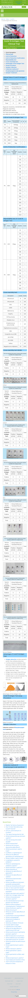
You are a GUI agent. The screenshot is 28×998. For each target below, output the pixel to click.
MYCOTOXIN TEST (19, 978)
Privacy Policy (14, 991)
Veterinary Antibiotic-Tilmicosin (14, 923)
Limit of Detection (11, 56)
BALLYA (18, 989)
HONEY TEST (20, 981)
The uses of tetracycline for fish (15, 834)
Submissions (18, 2)
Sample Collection (11, 67)
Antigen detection (11, 659)
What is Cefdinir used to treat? (14, 858)
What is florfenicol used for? (14, 908)
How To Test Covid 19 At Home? (15, 888)
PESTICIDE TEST (9, 981)
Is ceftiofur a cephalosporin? (14, 852)
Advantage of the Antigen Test (15, 63)
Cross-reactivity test (12, 61)
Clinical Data (9, 54)
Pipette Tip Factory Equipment (15, 825)
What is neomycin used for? (14, 948)
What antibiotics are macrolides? (15, 937)
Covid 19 (19, 48)
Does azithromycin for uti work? (15, 939)
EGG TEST (18, 983)
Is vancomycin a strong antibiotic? (15, 915)
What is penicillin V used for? (14, 867)
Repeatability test (11, 60)
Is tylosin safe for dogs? (12, 924)
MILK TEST (9, 983)
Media (18, 3)
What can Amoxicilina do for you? (15, 886)
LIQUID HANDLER (14, 986)
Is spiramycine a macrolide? (13, 926)
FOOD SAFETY (7, 978)
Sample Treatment (11, 72)
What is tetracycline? (12, 843)
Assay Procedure (11, 65)
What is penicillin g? (11, 869)
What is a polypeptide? (12, 917)
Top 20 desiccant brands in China (15, 960)
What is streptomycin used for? (15, 958)
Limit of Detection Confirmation (15, 58)
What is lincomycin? (11, 910)
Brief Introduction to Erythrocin (15, 936)
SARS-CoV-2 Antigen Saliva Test (15, 895)
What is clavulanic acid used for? (15, 893)
